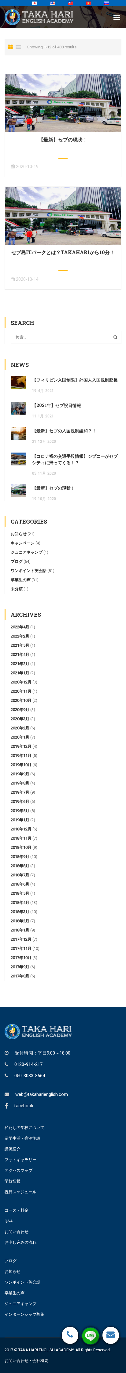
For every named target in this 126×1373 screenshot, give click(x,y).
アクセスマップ (18, 1170)
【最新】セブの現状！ (63, 139)
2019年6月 (20, 801)
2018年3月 (20, 911)
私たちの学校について (24, 1127)
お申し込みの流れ (20, 1242)
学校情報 (12, 1181)
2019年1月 (20, 820)
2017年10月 (21, 957)
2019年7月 (20, 792)
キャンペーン (23, 543)
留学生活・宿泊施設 (22, 1138)
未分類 (17, 589)
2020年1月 (20, 737)
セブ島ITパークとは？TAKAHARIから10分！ (63, 252)
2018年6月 (20, 884)
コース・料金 (16, 1210)
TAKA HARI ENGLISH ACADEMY (46, 1350)
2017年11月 (21, 948)
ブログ (17, 561)
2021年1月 (20, 673)
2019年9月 (20, 774)
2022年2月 (20, 636)
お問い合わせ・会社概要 (26, 1360)
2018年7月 (20, 875)
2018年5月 (20, 893)
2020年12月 (21, 682)
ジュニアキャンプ (27, 552)
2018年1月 (20, 930)
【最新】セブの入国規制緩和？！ (64, 431)
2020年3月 (20, 719)
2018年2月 (20, 921)
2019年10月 (21, 764)
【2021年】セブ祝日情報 (56, 405)
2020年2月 (20, 728)
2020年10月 (21, 700)
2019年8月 (20, 783)
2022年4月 (20, 627)
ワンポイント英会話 (28, 570)
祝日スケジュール (20, 1192)
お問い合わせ (16, 1231)
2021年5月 (20, 645)
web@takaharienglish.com (41, 1094)
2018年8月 (20, 865)
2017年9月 (20, 967)
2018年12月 (21, 829)
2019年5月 (20, 810)
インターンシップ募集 (24, 1314)
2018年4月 (20, 902)
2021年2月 (20, 663)
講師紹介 (12, 1149)
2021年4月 (20, 654)
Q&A (9, 1221)
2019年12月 (21, 746)
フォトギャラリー (20, 1159)
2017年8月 (20, 976)
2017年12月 (21, 939)
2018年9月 (20, 856)
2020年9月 (20, 709)
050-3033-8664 (29, 1075)
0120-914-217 (28, 1064)
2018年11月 (21, 838)
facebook (23, 1105)
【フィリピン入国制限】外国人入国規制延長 (75, 380)
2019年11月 (21, 755)
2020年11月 (21, 691)
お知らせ (19, 534)
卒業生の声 (21, 579)
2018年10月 (21, 847)
